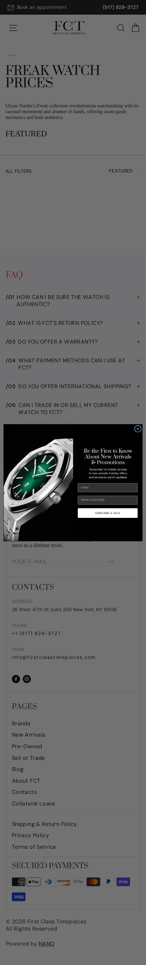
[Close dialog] (138, 428)
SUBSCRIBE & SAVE (107, 513)
